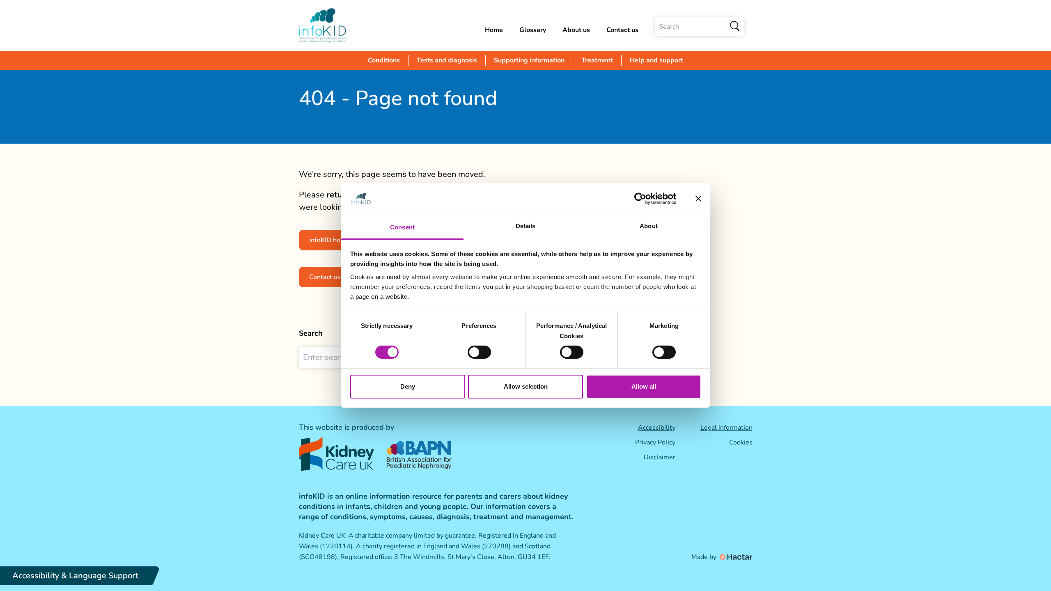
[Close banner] (698, 199)
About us (576, 29)
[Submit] (735, 26)
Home (494, 29)
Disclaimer (659, 457)
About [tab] (649, 225)
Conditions (384, 60)
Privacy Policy (655, 442)
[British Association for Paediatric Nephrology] (420, 453)
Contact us (622, 29)
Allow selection (526, 386)
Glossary (532, 29)
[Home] (322, 25)
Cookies (741, 442)
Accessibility (656, 427)
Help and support (656, 60)
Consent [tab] (402, 227)
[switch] (479, 352)
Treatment (597, 60)
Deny (407, 386)
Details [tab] (526, 225)
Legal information (726, 427)
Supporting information (529, 60)
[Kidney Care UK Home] (336, 454)
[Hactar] (735, 557)
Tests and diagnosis (447, 60)
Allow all (643, 386)
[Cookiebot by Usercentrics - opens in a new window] (640, 198)
